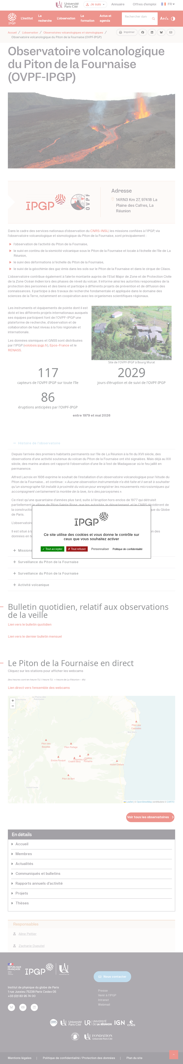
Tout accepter (53, 549)
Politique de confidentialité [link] (127, 549)
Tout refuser (78, 549)
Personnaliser (100, 549)
